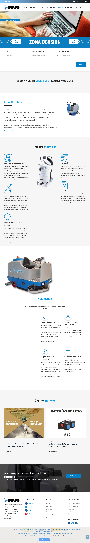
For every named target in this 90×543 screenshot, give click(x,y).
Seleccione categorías (38, 51)
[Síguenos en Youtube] (26, 514)
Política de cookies (59, 536)
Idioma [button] (8, 1)
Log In (76, 1)
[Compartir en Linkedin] (76, 523)
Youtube (29, 514)
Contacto (77, 7)
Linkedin (29, 510)
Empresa (24, 7)
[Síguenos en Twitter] (26, 507)
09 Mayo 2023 (9, 441)
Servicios (44, 7)
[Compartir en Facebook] (69, 523)
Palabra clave (8, 51)
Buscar (81, 64)
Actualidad (68, 7)
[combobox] (45, 55)
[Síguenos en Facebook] (26, 503)
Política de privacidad (74, 503)
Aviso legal (71, 509)
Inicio (48, 503)
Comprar (60, 7)
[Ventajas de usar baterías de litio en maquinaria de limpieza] (66, 423)
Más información (14, 39)
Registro (84, 1)
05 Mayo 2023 (51, 441)
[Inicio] (12, 7)
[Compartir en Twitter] (72, 523)
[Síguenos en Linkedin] (26, 510)
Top (87, 537)
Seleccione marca (64, 51)
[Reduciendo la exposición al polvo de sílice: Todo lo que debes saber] (24, 423)
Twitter (29, 507)
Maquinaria (34, 7)
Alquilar (52, 7)
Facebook (29, 503)
